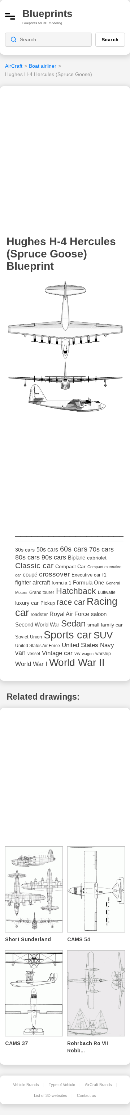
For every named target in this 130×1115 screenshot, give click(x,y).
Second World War (37, 625)
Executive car (86, 575)
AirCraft (13, 66)
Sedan (73, 623)
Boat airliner (42, 66)
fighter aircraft (32, 582)
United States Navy (88, 645)
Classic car (34, 565)
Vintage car (57, 653)
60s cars (73, 549)
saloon (99, 614)
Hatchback (76, 591)
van (20, 653)
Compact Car (70, 566)
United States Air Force (37, 645)
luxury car (27, 603)
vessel (33, 653)
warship (103, 653)
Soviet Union (28, 637)
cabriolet (97, 558)
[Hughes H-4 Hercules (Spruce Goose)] (65, 349)
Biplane (76, 557)
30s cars (25, 550)
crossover (54, 574)
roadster (39, 614)
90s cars (54, 557)
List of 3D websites (50, 1095)
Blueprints (47, 13)
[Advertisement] (65, 163)
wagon (88, 653)
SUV (103, 635)
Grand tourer (41, 592)
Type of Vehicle (62, 1084)
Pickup (47, 603)
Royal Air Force (69, 614)
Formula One (88, 582)
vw (77, 653)
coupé (30, 574)
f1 (104, 575)
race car (71, 602)
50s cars (47, 549)
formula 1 (61, 583)
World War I (31, 664)
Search (110, 39)
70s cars (101, 549)
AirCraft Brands (98, 1084)
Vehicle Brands (26, 1084)
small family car (105, 625)
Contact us (86, 1095)
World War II (77, 662)
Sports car (68, 635)
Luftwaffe (107, 592)
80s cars (27, 557)
